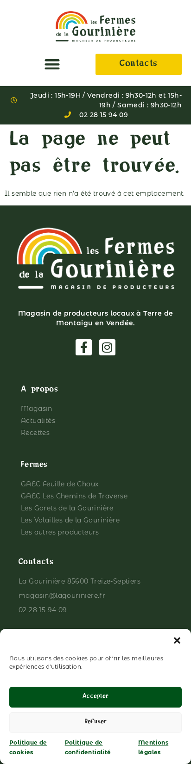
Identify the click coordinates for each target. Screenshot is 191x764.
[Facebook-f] (84, 347)
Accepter (95, 697)
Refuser (95, 722)
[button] (177, 640)
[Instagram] (107, 347)
